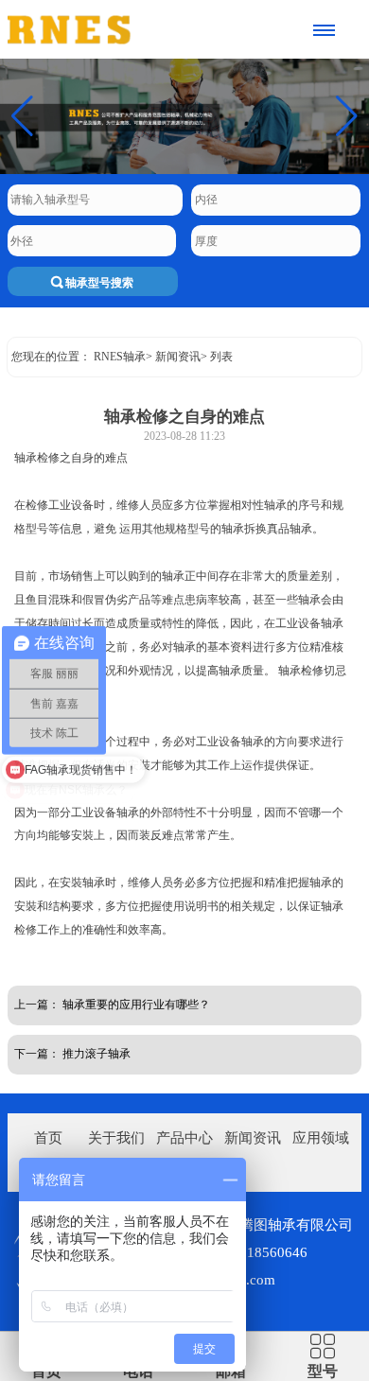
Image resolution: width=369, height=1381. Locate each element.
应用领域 (320, 1137)
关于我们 (116, 1137)
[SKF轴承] (131, 29)
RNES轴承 (120, 356)
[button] (347, 116)
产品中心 (184, 1137)
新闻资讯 (178, 356)
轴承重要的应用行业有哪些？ (136, 1004)
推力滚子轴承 (96, 1053)
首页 (48, 1137)
